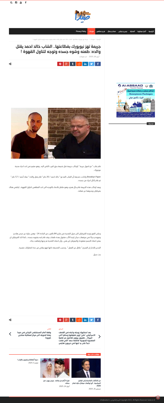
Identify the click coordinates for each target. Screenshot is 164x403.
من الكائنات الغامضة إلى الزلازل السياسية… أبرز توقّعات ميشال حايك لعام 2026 (86, 383)
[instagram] (16, 2)
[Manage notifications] (158, 397)
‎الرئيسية (98, 39)
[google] (66, 64)
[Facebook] (25, 2)
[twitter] (91, 64)
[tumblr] (73, 64)
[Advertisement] (55, 90)
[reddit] (79, 64)
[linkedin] (85, 64)
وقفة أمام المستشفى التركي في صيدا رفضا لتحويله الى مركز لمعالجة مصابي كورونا (34, 333)
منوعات (92, 39)
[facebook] (98, 64)
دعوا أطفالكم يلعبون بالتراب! (27, 360)
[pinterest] (60, 64)
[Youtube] (20, 2)
